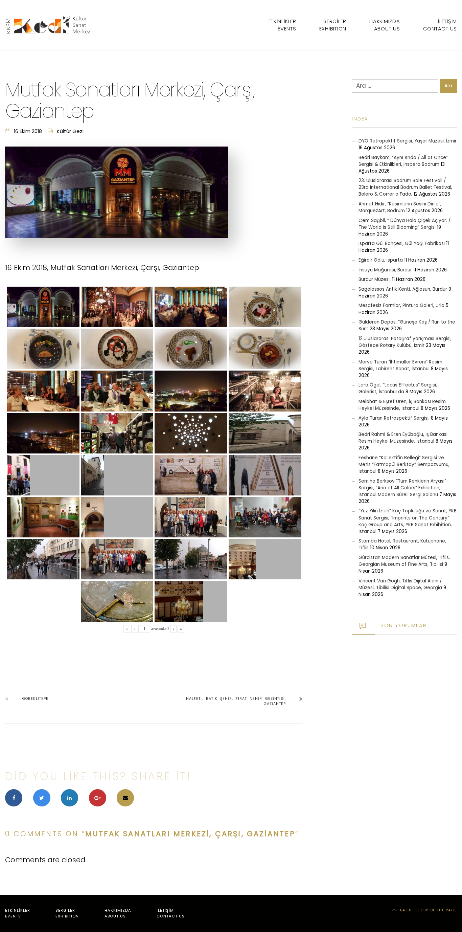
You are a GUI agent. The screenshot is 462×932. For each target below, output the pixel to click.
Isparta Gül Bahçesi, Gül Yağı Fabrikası (402, 243)
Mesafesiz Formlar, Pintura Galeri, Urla (401, 305)
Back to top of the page (428, 910)
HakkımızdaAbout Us (384, 25)
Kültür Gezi (70, 131)
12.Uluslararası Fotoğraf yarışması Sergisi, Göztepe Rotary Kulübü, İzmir (405, 342)
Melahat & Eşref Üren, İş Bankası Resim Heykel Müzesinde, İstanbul (402, 405)
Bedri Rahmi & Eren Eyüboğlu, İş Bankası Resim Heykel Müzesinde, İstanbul (403, 437)
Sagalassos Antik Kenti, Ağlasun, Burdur (403, 289)
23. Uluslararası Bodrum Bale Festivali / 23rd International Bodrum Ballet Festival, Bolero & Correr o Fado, (405, 187)
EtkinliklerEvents (282, 25)
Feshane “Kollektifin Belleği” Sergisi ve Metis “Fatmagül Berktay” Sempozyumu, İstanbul (404, 464)
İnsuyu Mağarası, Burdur (385, 270)
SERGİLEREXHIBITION (332, 25)
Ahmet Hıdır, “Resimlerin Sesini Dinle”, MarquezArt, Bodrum (400, 207)
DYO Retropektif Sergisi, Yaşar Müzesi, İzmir (408, 141)
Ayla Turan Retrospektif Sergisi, (394, 418)
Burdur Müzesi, (375, 279)
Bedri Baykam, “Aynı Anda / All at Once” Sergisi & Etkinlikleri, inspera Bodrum (403, 161)
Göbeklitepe (35, 698)
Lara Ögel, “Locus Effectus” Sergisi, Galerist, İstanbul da (398, 388)
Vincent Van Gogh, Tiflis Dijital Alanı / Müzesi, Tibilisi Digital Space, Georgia (400, 584)
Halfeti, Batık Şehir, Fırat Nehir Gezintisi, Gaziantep (235, 701)
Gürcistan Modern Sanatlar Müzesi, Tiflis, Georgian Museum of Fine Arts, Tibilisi (404, 561)
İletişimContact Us (440, 25)
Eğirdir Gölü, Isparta (381, 260)
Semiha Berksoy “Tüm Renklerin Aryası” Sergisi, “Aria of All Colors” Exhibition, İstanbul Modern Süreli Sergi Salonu (402, 488)
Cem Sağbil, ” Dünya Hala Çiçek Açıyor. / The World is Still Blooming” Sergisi (405, 223)
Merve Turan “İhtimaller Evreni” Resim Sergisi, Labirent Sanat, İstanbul (400, 365)
